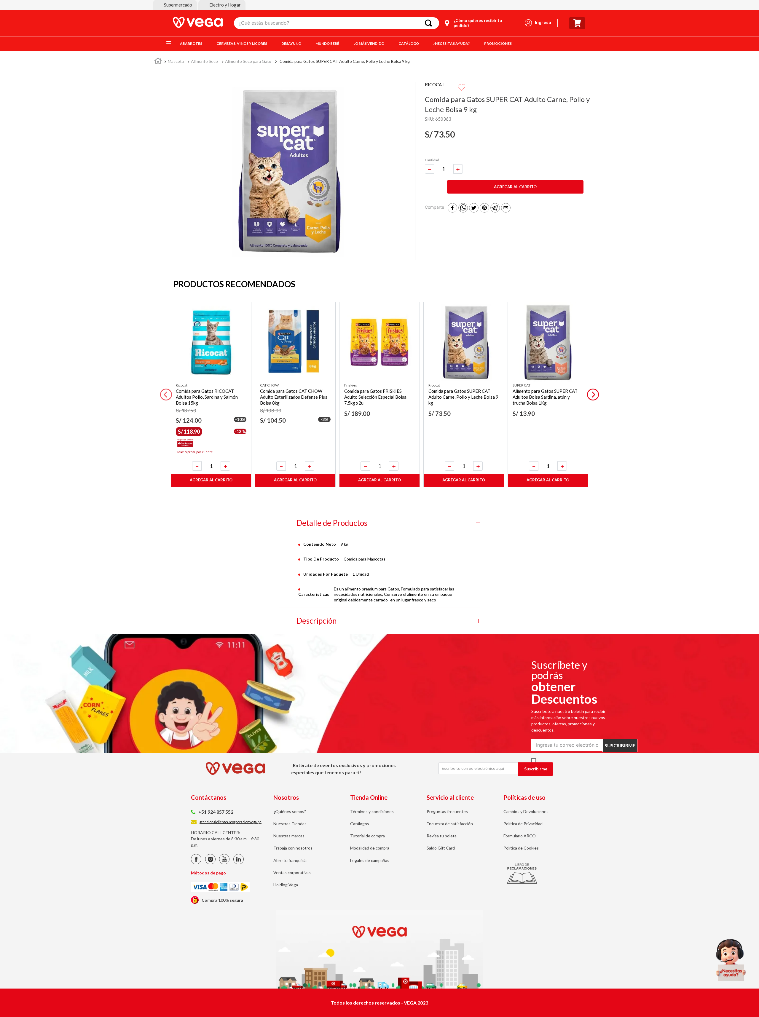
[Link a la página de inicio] (158, 61)
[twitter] (474, 208)
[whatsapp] (463, 208)
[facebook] (452, 208)
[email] (506, 208)
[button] (175, 5)
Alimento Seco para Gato (248, 61)
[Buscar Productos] (429, 23)
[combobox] (336, 23)
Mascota (176, 61)
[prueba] (731, 960)
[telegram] (495, 208)
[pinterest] (484, 208)
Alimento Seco (204, 61)
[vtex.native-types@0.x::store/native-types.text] (196, 862)
